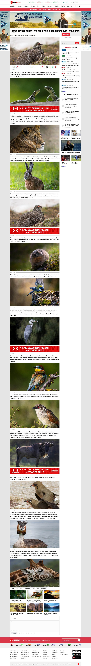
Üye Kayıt (62, 652)
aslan (17, 588)
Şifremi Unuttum (63, 654)
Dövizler (45, 652)
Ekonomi (33, 6)
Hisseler (53, 645)
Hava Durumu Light (14, 650)
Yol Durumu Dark (13, 656)
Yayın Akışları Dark (25, 654)
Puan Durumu (46, 645)
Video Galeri (54, 652)
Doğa (40, 9)
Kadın (43, 6)
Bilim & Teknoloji (33, 9)
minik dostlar (43, 588)
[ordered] (26, 633)
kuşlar (38, 588)
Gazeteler (69, 6)
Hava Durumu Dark (14, 652)
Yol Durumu (68, 645)
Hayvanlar (44, 9)
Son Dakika (12, 6)
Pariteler (60, 645)
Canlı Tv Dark (24, 650)
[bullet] (28, 633)
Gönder (14, 633)
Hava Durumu (37, 645)
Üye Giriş (62, 650)
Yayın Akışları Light (25, 652)
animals (12, 588)
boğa (21, 588)
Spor (38, 6)
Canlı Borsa (34, 650)
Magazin (49, 9)
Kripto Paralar (77, 645)
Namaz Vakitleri (19, 645)
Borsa (11, 645)
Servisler (20, 6)
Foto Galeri (49, 6)
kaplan (33, 588)
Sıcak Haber (54, 658)
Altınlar (44, 650)
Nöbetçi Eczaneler (25, 656)
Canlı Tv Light (13, 658)
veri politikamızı (60, 664)
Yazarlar (63, 6)
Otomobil (55, 9)
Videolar (57, 6)
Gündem (26, 6)
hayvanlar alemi (27, 588)
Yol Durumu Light (14, 654)
